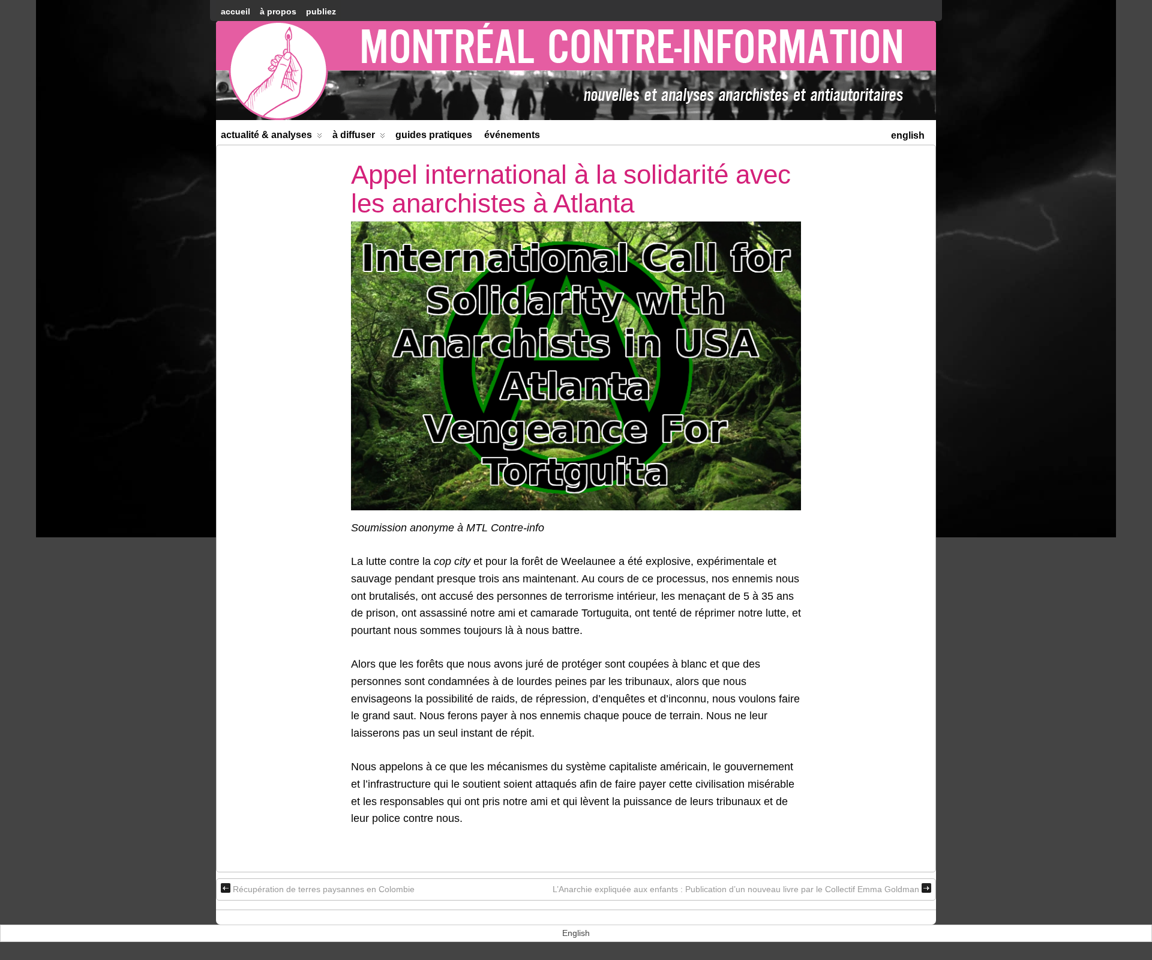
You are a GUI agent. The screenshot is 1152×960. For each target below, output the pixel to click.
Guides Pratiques (433, 135)
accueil (235, 11)
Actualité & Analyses (266, 135)
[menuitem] (907, 134)
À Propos (278, 11)
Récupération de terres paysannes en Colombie (324, 889)
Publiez (321, 11)
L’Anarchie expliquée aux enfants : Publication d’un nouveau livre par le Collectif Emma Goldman (736, 889)
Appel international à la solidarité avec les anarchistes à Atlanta (571, 189)
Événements (512, 135)
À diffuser (353, 135)
